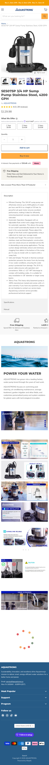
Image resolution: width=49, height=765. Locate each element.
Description (8, 196)
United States (23, 726)
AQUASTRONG (10, 103)
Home (3, 24)
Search (24, 756)
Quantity (4, 134)
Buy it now (24, 156)
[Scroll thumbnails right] (46, 81)
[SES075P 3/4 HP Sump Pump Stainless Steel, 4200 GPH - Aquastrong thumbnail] (5, 81)
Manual (6, 309)
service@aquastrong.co (14, 681)
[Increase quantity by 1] (22, 139)
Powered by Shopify (24, 761)
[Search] (44, 16)
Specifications (9, 302)
